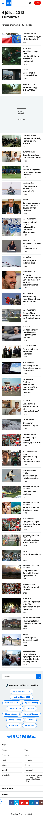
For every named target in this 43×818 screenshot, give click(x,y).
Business (5, 755)
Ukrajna (31, 708)
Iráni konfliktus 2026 (21, 697)
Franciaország (15, 720)
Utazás (31, 720)
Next (4, 760)
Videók (4, 770)
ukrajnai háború (11, 703)
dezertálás (29, 726)
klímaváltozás (11, 714)
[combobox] (21, 676)
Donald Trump (15, 708)
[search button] (38, 676)
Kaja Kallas (13, 726)
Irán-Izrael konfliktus (21, 691)
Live (37, 3)
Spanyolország (31, 703)
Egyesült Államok (31, 714)
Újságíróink (6, 775)
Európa (4, 750)
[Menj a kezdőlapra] (8, 3)
